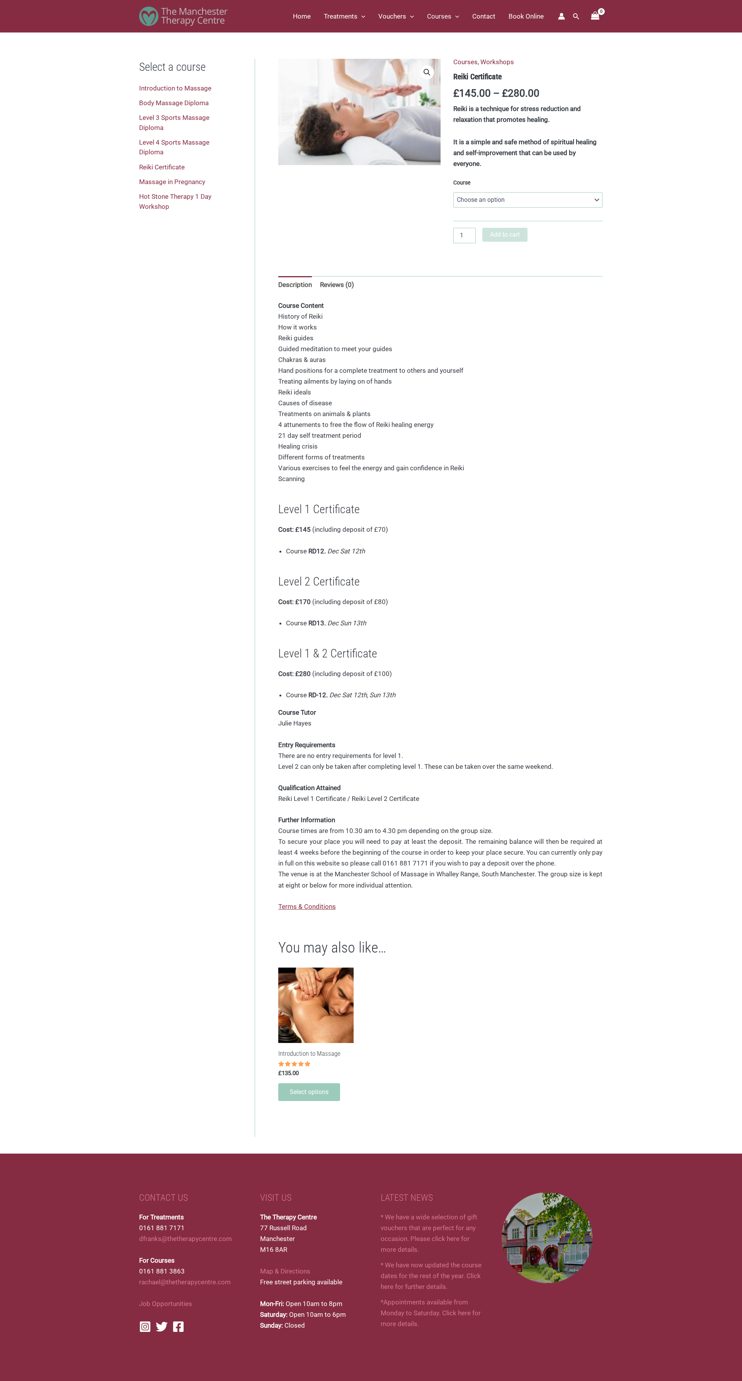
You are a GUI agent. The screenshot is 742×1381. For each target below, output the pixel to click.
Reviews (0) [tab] (337, 284)
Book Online (526, 16)
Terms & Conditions (307, 906)
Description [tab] (295, 284)
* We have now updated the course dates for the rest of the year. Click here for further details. (431, 1276)
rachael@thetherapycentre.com (185, 1282)
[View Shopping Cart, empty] (595, 16)
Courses (439, 16)
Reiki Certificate (162, 167)
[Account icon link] (561, 16)
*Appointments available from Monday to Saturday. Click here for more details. (431, 1313)
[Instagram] (145, 1327)
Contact (483, 16)
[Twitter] (162, 1327)
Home (302, 16)
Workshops (497, 62)
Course (461, 182)
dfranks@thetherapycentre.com (185, 1239)
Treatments (340, 16)
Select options (309, 1092)
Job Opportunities (165, 1304)
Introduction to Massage (175, 88)
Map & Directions (285, 1271)
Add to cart (505, 234)
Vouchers (392, 16)
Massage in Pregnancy (172, 182)
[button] (361, 16)
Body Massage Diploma (174, 103)
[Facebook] (178, 1327)
